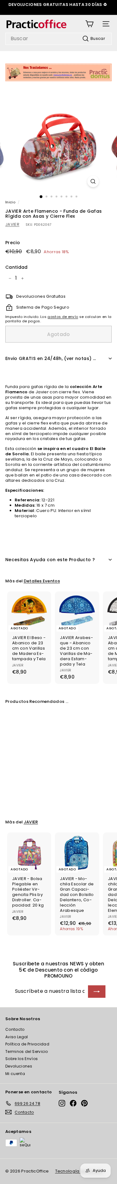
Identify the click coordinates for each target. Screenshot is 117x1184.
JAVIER (12, 224)
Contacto (15, 1029)
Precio (12, 242)
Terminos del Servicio (26, 1051)
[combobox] (58, 39)
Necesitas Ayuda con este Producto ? (50, 559)
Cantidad (16, 267)
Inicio (10, 202)
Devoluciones (18, 1066)
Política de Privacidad (27, 1044)
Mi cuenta (15, 1073)
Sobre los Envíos (21, 1058)
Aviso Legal (16, 1037)
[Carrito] (89, 24)
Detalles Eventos (42, 581)
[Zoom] (93, 181)
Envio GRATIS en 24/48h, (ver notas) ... (50, 358)
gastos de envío (62, 316)
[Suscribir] (96, 991)
